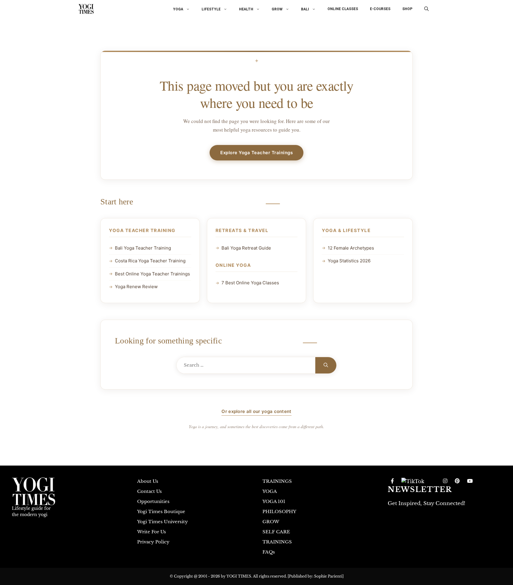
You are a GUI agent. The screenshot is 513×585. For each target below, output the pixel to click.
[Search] (325, 365)
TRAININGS (277, 481)
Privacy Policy (153, 542)
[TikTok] (412, 481)
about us (147, 481)
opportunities (153, 501)
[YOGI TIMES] (86, 9)
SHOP (407, 9)
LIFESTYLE (211, 9)
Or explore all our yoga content (256, 411)
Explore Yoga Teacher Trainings (256, 152)
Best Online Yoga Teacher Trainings (152, 274)
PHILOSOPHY (279, 511)
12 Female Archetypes (351, 248)
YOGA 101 (273, 501)
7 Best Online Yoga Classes (250, 283)
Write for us (151, 531)
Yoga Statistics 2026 (349, 261)
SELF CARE (276, 531)
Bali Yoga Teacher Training (143, 248)
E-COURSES (380, 9)
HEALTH (246, 9)
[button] (426, 9)
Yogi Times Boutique (161, 511)
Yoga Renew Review (136, 286)
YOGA (178, 9)
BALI (305, 9)
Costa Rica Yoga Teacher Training (150, 261)
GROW (277, 9)
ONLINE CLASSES (342, 9)
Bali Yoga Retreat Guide (246, 248)
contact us (149, 491)
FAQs (268, 552)
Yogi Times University (162, 521)
